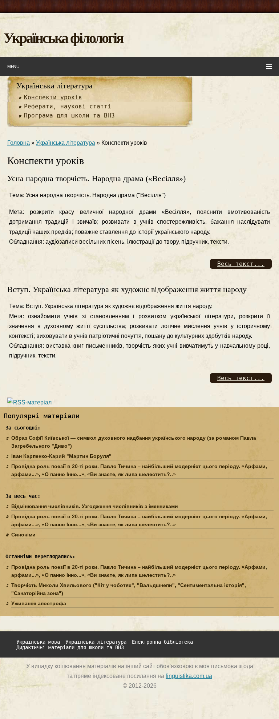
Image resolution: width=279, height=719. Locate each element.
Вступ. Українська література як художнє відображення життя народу (127, 289)
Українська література (54, 85)
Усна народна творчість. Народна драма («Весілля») (96, 178)
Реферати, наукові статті (67, 106)
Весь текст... (240, 263)
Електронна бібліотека (162, 642)
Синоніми (23, 535)
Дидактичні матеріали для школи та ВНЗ (70, 647)
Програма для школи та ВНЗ (69, 115)
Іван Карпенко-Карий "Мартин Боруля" (61, 456)
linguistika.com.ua (189, 676)
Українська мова (38, 642)
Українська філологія (63, 37)
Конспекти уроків (53, 97)
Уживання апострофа (38, 603)
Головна (18, 143)
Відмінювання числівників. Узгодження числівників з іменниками (94, 506)
